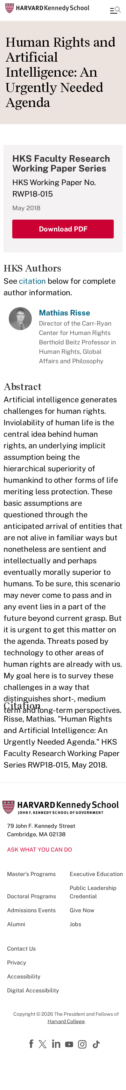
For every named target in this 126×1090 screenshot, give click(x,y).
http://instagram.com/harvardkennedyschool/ (83, 1045)
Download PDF (63, 229)
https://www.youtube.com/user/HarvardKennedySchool (70, 1044)
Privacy (16, 962)
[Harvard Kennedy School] (47, 8)
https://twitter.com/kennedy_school (43, 1044)
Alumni (16, 924)
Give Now (82, 910)
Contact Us (21, 948)
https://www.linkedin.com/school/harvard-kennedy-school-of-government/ (57, 1044)
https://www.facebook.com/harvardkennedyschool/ (32, 1044)
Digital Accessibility (33, 990)
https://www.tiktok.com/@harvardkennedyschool (96, 1044)
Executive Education (96, 874)
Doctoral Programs (31, 896)
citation (32, 280)
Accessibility (24, 976)
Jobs (75, 924)
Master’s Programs (31, 874)
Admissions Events (31, 910)
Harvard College (66, 1021)
